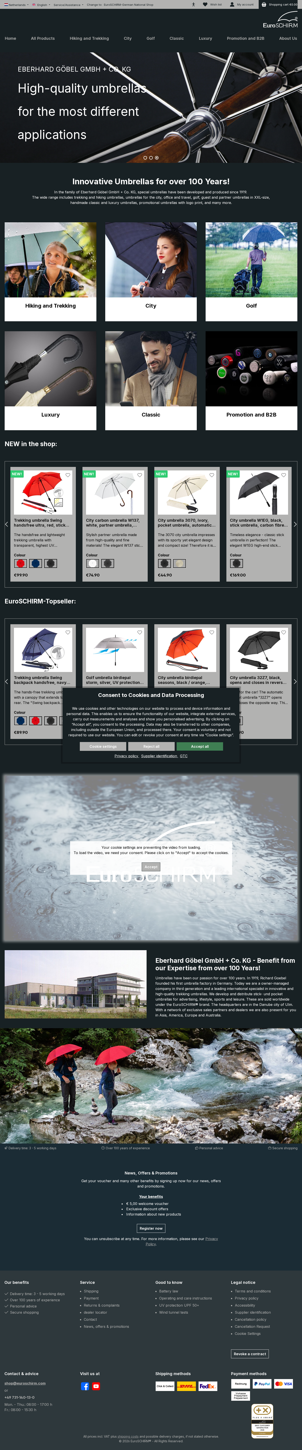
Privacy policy (127, 756)
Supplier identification (159, 756)
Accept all (200, 746)
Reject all (151, 746)
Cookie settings (103, 746)
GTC (183, 756)
